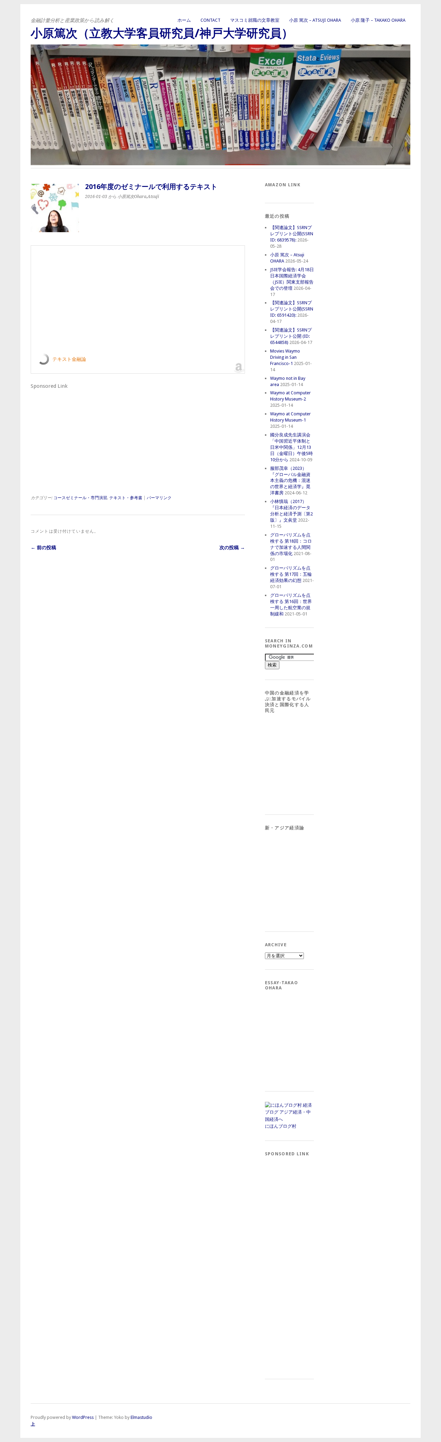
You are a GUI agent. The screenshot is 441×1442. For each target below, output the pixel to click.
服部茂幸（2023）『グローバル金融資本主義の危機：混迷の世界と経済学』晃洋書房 (290, 481)
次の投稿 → (232, 547)
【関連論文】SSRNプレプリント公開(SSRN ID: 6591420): (291, 309)
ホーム (184, 20)
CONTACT (210, 20)
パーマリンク (159, 497)
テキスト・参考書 (125, 497)
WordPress (83, 1417)
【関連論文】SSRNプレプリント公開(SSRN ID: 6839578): (291, 234)
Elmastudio (141, 1417)
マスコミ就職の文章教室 (254, 20)
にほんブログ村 (280, 1126)
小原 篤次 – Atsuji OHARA (315, 20)
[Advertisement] (82, 435)
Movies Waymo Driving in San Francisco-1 (285, 357)
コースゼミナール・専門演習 (80, 497)
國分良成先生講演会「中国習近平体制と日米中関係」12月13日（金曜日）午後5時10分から (291, 447)
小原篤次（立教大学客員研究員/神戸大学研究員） (162, 33)
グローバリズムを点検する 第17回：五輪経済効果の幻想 (291, 574)
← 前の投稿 (43, 547)
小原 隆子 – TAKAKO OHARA (378, 20)
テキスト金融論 (69, 359)
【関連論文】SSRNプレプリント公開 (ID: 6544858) (291, 336)
